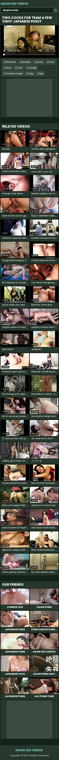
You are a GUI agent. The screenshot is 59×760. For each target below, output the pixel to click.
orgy (31, 73)
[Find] (55, 10)
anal (9, 67)
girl (41, 73)
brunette (11, 61)
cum (20, 67)
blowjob (26, 61)
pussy (40, 61)
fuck (51, 61)
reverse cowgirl (14, 73)
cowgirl (32, 67)
